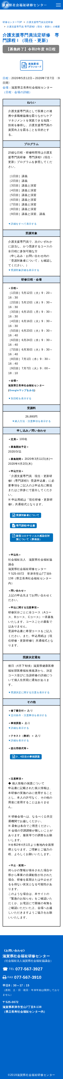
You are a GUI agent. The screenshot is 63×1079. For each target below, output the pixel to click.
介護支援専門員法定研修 (39, 22)
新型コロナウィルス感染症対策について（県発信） (33, 537)
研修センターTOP (12, 22)
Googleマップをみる (21, 390)
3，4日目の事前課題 (28, 756)
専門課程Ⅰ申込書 (25, 525)
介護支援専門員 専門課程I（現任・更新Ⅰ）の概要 (33, 26)
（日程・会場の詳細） (17, 92)
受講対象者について (27, 515)
